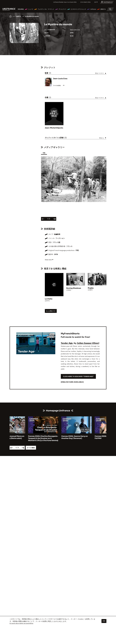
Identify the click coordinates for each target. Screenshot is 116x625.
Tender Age (67, 343)
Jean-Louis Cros (75, 29)
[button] (102, 161)
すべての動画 (31, 447)
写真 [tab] (44, 153)
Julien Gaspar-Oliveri (88, 343)
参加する (103, 9)
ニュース (30, 9)
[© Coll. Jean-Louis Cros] (73, 179)
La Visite (48, 299)
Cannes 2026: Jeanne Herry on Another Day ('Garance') (56, 437)
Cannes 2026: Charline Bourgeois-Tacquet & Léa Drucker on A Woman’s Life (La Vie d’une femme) (25, 438)
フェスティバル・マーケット (46, 9)
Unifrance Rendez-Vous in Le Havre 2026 (65, 2)
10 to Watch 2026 (85, 2)
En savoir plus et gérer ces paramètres (21, 623)
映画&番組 (21, 9)
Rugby (90, 288)
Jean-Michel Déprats (54, 128)
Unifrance (93, 9)
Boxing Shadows (73, 288)
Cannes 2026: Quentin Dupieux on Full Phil (91, 437)
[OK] (104, 621)
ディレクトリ (62, 9)
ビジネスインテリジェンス (78, 9)
